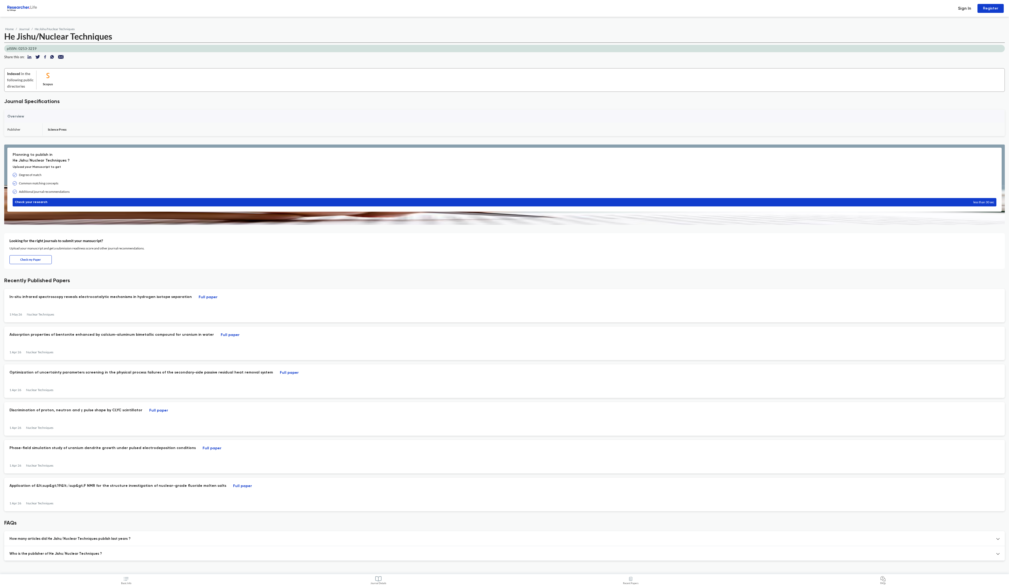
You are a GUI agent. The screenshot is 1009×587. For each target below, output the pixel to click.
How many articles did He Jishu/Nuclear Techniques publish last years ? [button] (70, 539)
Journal (24, 29)
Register (990, 8)
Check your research (504, 202)
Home (9, 29)
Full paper (208, 297)
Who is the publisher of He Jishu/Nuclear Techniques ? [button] (55, 554)
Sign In (964, 8)
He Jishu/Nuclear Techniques (55, 29)
